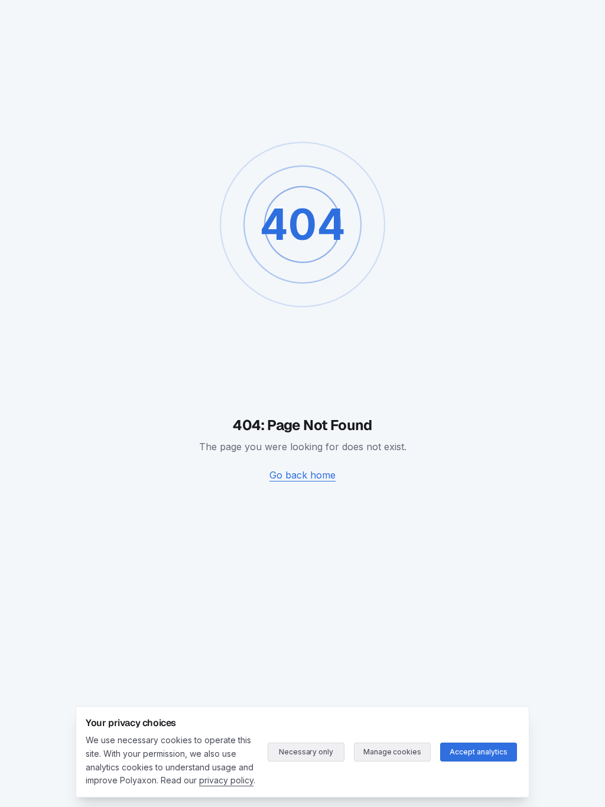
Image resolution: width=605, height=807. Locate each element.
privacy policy (226, 780)
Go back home (302, 475)
